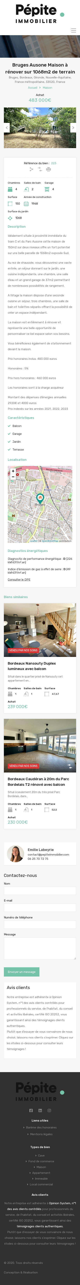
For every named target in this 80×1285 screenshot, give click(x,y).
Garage (17, 434)
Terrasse (18, 449)
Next (73, 127)
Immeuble (41, 1178)
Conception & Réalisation (21, 1272)
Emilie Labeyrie (41, 850)
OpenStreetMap (50, 541)
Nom (7, 883)
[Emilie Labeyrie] (15, 860)
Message (10, 934)
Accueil (32, 87)
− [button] (13, 476)
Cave (41, 1155)
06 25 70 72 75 (38, 859)
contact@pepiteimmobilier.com (48, 854)
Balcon (17, 426)
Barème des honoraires (41, 1127)
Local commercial (41, 1184)
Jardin (16, 441)
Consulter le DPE (19, 579)
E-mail (8, 900)
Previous (7, 127)
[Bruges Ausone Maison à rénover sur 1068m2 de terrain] (40, 498)
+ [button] (13, 471)
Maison (47, 87)
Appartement (41, 1173)
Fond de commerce (41, 1161)
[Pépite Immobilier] (40, 21)
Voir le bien (40, 646)
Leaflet (33, 541)
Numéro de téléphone (18, 917)
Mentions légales (41, 1134)
